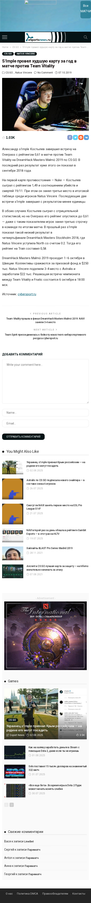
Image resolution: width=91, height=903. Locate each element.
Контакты (78, 893)
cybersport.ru (27, 294)
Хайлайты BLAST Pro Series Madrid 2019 (49, 548)
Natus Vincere (26, 53)
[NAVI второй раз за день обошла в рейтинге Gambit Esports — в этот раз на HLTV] (12, 535)
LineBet (29, 841)
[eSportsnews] (45, 36)
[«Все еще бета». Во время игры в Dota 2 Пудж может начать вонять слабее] (14, 790)
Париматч (33, 849)
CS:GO (8, 53)
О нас (9, 893)
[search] (85, 37)
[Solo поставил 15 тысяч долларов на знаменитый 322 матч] (14, 771)
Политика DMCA (27, 893)
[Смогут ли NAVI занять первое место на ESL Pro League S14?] (12, 514)
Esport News (17, 735)
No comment (45, 72)
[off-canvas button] (4, 37)
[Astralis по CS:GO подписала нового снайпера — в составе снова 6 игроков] (12, 489)
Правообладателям (55, 893)
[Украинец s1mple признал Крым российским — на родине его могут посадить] (12, 467)
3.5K (82, 735)
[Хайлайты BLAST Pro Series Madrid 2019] (12, 553)
